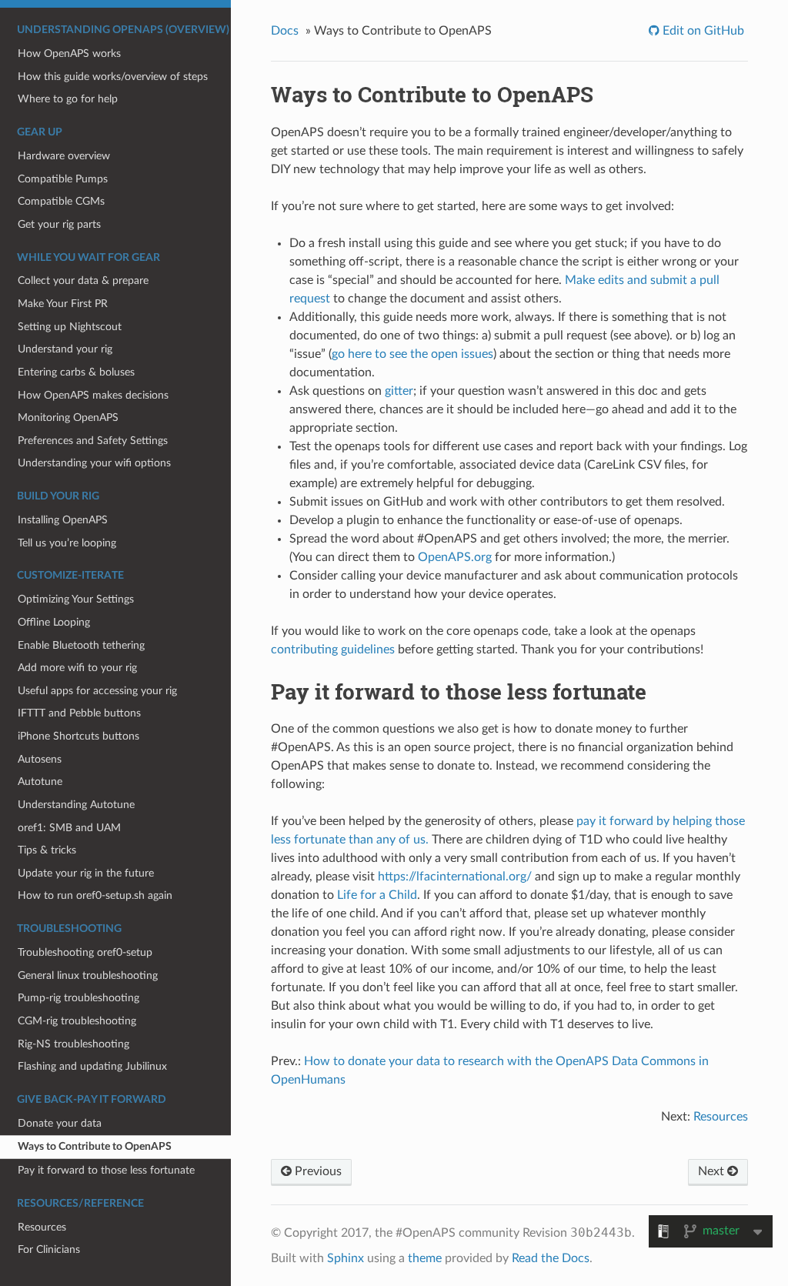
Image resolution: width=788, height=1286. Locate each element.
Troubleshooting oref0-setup (85, 952)
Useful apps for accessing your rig (97, 690)
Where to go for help (68, 99)
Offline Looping (54, 622)
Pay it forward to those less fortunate (106, 1170)
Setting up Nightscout (70, 326)
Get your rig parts (59, 224)
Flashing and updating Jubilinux (92, 1066)
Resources (42, 1227)
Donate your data (60, 1123)
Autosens (40, 759)
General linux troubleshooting (88, 975)
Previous (317, 1171)
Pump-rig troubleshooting (78, 998)
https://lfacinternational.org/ (455, 876)
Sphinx (345, 1258)
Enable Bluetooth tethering (81, 645)
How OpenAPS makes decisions (93, 395)
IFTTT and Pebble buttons (79, 713)
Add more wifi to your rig (77, 667)
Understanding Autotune (76, 804)
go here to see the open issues (412, 354)
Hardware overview (64, 156)
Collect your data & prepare (83, 280)
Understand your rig (65, 349)
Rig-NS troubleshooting (73, 1044)
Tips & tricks (47, 850)
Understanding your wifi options (94, 463)
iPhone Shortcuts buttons (78, 736)
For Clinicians (49, 1249)
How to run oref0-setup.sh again (95, 895)
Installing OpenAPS (63, 520)
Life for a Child (377, 895)
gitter (399, 391)
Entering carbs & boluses (76, 372)
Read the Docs (550, 1258)
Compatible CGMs (61, 201)
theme (425, 1258)
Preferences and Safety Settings (93, 440)
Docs (285, 31)
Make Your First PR (63, 303)
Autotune (40, 781)
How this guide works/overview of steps (113, 76)
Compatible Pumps (63, 179)
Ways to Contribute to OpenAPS (95, 1146)
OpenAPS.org (455, 557)
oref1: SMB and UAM (69, 827)
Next (712, 1171)
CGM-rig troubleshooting (77, 1021)
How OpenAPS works (69, 53)
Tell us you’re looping (67, 543)
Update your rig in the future (86, 873)
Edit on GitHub (701, 31)
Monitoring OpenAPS (68, 417)
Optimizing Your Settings (76, 599)
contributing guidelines (333, 649)
